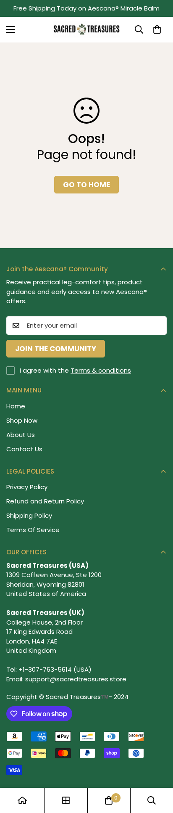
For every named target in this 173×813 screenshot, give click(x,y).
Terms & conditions (101, 370)
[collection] (66, 800)
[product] (22, 800)
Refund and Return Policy (45, 501)
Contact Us (24, 449)
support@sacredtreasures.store (75, 679)
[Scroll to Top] (157, 768)
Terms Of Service (33, 529)
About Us (20, 434)
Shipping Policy (29, 515)
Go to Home (86, 185)
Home (15, 406)
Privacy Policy (26, 486)
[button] (157, 29)
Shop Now (21, 420)
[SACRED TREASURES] (86, 29)
